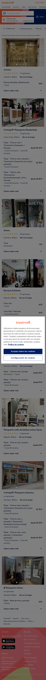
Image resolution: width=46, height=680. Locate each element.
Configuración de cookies (23, 358)
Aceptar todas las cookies (23, 351)
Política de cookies (16, 345)
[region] (23, 340)
